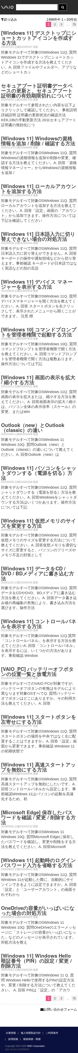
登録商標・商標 (32, 1039)
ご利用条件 (52, 1032)
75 (74, 24)
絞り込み (10, 19)
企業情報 (11, 1032)
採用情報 (13, 1039)
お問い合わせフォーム (60, 1009)
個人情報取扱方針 (31, 1032)
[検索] (62, 7)
